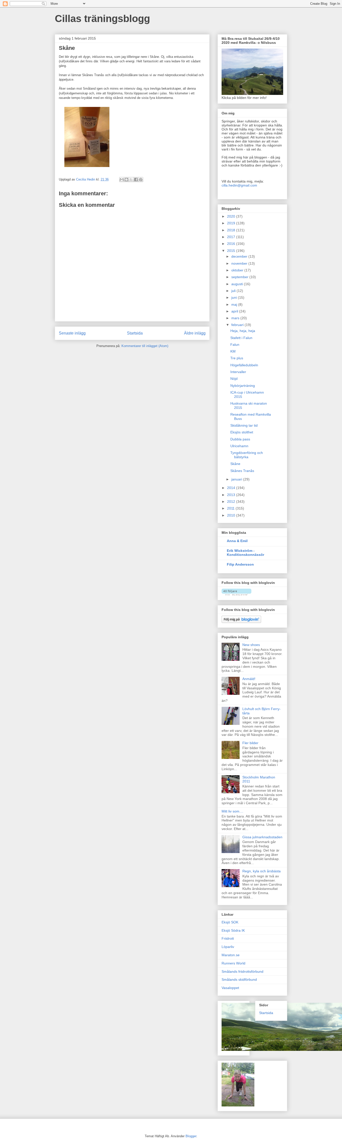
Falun (234, 345)
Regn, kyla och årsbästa (261, 871)
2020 (231, 216)
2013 (231, 495)
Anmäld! (248, 679)
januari (237, 479)
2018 (231, 230)
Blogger (191, 1136)
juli (234, 291)
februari (238, 325)
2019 (231, 223)
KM (233, 351)
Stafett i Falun (241, 338)
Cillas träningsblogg (102, 18)
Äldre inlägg (195, 333)
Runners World (233, 963)
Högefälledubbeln (244, 365)
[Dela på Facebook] (135, 179)
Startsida (135, 333)
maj (234, 304)
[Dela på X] (131, 179)
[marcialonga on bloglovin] (236, 594)
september (240, 277)
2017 (231, 237)
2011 (231, 508)
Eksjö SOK (230, 922)
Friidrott (228, 938)
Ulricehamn (239, 446)
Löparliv (228, 947)
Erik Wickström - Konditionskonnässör (245, 553)
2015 (231, 251)
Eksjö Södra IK (233, 930)
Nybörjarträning (242, 386)
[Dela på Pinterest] (140, 179)
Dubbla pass (240, 439)
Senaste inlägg (72, 333)
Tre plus (236, 358)
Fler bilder (250, 743)
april (235, 311)
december (239, 256)
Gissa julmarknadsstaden (262, 837)
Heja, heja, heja (242, 331)
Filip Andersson (240, 564)
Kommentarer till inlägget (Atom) (144, 346)
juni (234, 297)
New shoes (251, 645)
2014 (231, 488)
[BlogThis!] (126, 179)
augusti (237, 284)
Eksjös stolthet (241, 432)
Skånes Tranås (242, 471)
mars (235, 318)
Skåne (235, 464)
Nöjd (234, 379)
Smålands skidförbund (239, 979)
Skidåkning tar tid (244, 425)
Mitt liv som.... (232, 811)
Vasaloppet (230, 988)
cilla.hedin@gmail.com (239, 185)
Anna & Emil (237, 541)
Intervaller (238, 372)
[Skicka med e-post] (121, 179)
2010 (231, 515)
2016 (231, 244)
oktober (237, 270)
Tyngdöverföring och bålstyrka (246, 455)
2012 (231, 502)
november (239, 263)
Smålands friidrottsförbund (242, 971)
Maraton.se (231, 955)
